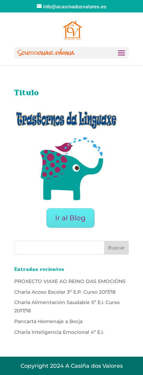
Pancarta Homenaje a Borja (48, 321)
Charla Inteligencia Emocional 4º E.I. (59, 332)
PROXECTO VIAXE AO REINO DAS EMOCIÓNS (70, 281)
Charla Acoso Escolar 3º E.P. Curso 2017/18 (65, 292)
